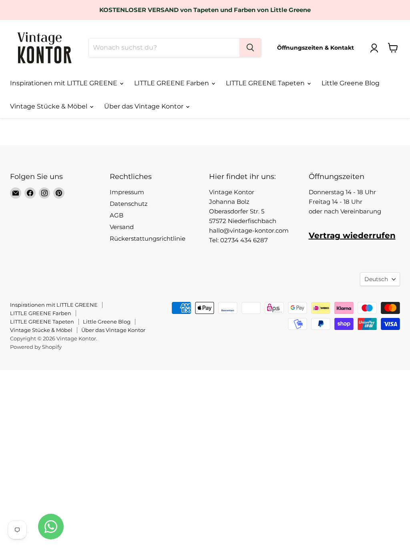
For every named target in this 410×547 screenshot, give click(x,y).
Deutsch (376, 279)
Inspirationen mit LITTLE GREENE (64, 83)
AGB (116, 215)
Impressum (127, 192)
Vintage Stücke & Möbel (49, 106)
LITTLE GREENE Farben (172, 83)
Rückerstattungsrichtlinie (147, 238)
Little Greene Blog (351, 83)
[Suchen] (250, 47)
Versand (122, 227)
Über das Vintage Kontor (144, 106)
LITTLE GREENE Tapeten (266, 83)
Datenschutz (129, 203)
